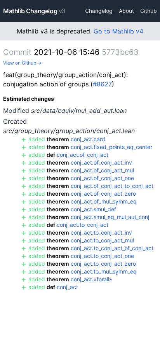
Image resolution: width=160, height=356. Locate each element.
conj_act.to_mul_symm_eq (104, 271)
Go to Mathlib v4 (118, 31)
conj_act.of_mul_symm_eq (104, 201)
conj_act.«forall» (91, 279)
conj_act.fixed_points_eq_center (111, 147)
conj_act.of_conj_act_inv (101, 162)
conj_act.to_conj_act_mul (102, 240)
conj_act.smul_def (93, 209)
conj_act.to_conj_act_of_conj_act (112, 248)
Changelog (99, 10)
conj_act (67, 287)
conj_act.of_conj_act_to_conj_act (112, 185)
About (126, 10)
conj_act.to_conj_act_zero (103, 263)
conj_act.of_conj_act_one (102, 178)
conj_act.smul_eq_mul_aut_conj (110, 217)
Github (148, 10)
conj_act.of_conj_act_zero (103, 193)
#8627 (102, 84)
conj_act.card (88, 139)
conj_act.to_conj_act (82, 224)
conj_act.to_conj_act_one (102, 256)
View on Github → (22, 63)
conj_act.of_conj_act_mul (102, 170)
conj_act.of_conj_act (82, 154)
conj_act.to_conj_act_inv (101, 232)
